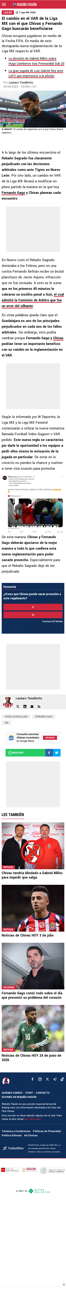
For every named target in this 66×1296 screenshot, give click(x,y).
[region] (33, 1292)
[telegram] (55, 1079)
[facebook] (32, 1079)
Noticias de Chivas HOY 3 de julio (27, 935)
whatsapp (18, 752)
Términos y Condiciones (16, 1131)
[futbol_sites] (14, 1148)
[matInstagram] (40, 1079)
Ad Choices (31, 1135)
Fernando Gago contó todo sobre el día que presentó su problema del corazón (32, 995)
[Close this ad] (63, 1284)
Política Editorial (12, 1135)
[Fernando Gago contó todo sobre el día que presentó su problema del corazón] (33, 966)
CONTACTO (42, 1093)
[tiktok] (62, 1079)
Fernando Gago (13, 192)
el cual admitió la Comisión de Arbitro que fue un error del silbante (33, 300)
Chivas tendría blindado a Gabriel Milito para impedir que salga (32, 875)
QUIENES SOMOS (12, 1093)
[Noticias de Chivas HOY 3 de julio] (33, 908)
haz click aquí (32, 1119)
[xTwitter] (47, 1079)
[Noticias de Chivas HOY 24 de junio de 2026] (33, 1028)
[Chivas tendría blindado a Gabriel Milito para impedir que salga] (33, 845)
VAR (6, 722)
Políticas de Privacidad (47, 1131)
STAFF (29, 1093)
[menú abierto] (3, 4)
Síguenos (50, 738)
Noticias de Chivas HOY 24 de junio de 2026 (31, 1057)
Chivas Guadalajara (16, 716)
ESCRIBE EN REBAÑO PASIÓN (19, 1097)
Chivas (58, 338)
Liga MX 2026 (28, 12)
